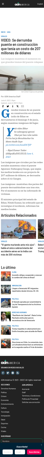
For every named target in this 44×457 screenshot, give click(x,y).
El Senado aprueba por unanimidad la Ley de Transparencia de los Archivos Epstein (26, 304)
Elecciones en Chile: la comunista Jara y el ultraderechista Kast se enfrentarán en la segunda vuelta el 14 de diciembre (27, 344)
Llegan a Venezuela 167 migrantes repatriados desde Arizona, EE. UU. (25, 289)
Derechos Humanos (19, 312)
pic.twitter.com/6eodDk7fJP (18, 144)
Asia (8, 32)
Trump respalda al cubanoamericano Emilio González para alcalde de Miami (27, 330)
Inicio (3, 32)
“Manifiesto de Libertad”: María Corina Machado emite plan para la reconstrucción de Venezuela (26, 317)
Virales (4, 36)
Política (15, 299)
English (40, 4)
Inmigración (16, 286)
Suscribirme (34, 452)
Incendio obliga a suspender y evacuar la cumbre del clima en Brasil (27, 276)
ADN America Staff (12, 96)
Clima (14, 272)
